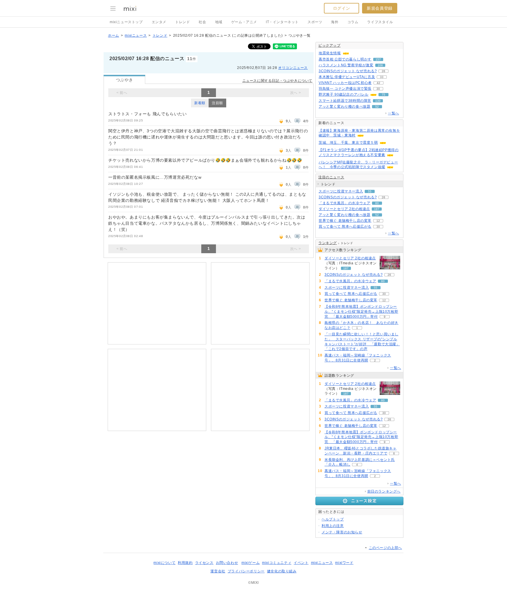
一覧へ (393, 113)
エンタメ (159, 22)
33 (381, 77)
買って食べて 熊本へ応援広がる (345, 226)
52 (377, 106)
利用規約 (185, 563)
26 (383, 71)
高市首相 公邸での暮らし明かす (345, 59)
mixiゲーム (250, 563)
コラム (353, 22)
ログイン (341, 8)
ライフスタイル (380, 22)
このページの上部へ (385, 548)
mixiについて (164, 563)
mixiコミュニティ (276, 563)
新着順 (199, 103)
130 (378, 100)
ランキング (327, 243)
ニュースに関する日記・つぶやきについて (277, 81)
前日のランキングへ (383, 491)
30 (378, 88)
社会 (202, 22)
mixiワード (344, 563)
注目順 (217, 103)
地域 (218, 22)
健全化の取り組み (282, 571)
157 (378, 59)
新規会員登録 (380, 8)
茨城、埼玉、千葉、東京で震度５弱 (348, 143)
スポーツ (314, 22)
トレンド (182, 22)
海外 (334, 22)
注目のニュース (331, 177)
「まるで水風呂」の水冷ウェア (344, 203)
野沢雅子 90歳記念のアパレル (344, 94)
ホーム (113, 35)
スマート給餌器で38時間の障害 (345, 101)
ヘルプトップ (333, 519)
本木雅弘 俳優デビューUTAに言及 (347, 77)
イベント (301, 563)
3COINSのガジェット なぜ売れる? (348, 71)
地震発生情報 (330, 53)
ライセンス (204, 563)
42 (378, 82)
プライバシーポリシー (246, 571)
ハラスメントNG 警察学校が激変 (346, 65)
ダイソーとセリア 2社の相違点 (344, 209)
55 (369, 191)
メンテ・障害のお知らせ (342, 532)
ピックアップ (329, 45)
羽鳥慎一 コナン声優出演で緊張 (345, 89)
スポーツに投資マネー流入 (341, 191)
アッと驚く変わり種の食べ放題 (344, 106)
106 (380, 65)
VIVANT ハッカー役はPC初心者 (345, 83)
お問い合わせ (227, 563)
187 (376, 209)
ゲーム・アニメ (244, 22)
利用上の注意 (333, 526)
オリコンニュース (293, 68)
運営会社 (217, 571)
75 (383, 94)
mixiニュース (136, 35)
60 (377, 203)
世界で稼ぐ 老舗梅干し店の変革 (345, 221)
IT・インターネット (282, 22)
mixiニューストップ (126, 22)
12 (378, 220)
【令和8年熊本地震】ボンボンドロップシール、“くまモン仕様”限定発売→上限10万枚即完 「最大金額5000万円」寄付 (361, 312)
